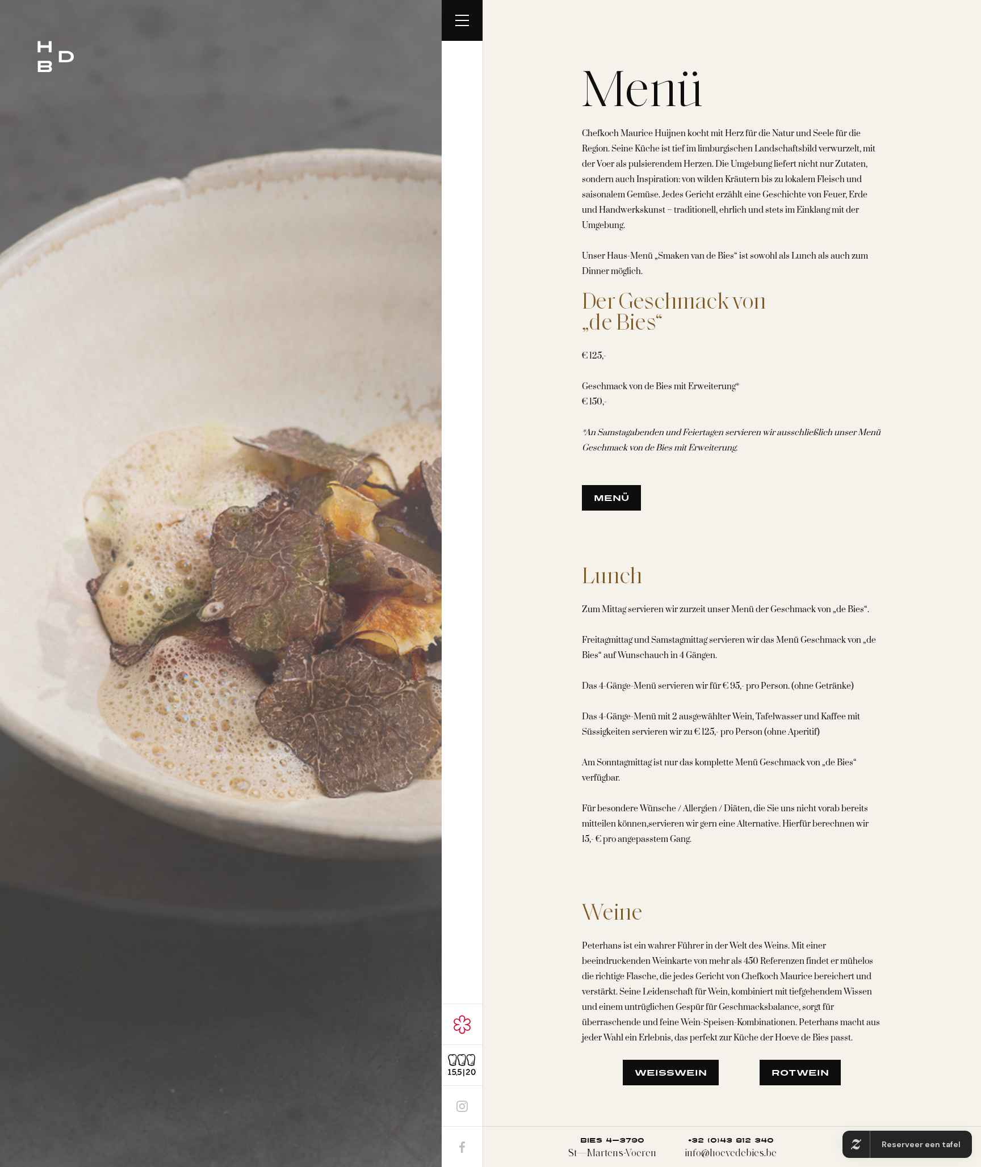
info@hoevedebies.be (731, 1147)
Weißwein (671, 1072)
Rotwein (800, 1072)
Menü (611, 498)
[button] (462, 20)
